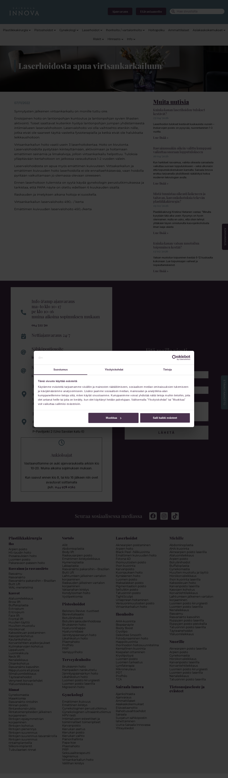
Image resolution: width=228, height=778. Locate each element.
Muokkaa (111, 417)
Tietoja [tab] (167, 369)
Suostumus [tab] (60, 369)
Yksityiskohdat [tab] (114, 369)
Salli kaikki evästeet (165, 417)
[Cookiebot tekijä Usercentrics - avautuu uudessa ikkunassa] (174, 357)
